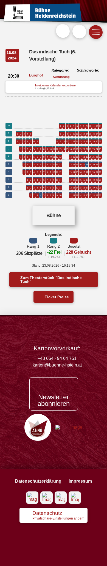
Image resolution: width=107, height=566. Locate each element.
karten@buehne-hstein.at (57, 365)
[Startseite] (42, 13)
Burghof (36, 75)
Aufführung (61, 76)
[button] (63, 31)
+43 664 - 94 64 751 (57, 358)
